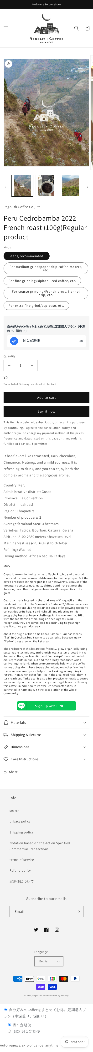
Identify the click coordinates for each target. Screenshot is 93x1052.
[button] (6, 28)
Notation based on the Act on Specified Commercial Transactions (40, 846)
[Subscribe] (78, 911)
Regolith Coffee (40, 995)
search (15, 810)
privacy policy (20, 821)
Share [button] (13, 772)
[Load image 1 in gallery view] (22, 185)
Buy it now (46, 411)
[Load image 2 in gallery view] (46, 185)
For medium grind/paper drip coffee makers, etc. (46, 268)
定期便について (22, 881)
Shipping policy (21, 832)
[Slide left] (5, 187)
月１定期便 (21, 1025)
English (44, 961)
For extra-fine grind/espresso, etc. (36, 305)
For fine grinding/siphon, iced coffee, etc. (42, 281)
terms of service (22, 860)
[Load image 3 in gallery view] (70, 185)
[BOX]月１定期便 (26, 1031)
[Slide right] (88, 187)
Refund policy (20, 870)
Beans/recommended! (27, 256)
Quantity (10, 356)
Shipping (24, 384)
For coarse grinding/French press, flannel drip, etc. (46, 293)
